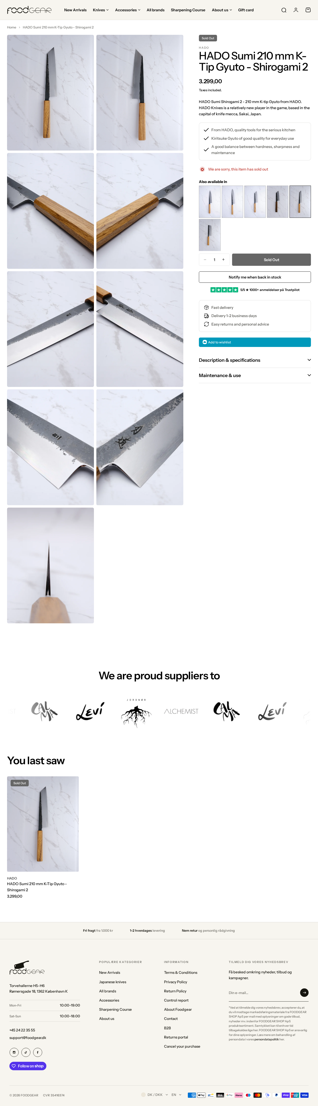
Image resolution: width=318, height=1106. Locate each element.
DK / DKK (155, 1095)
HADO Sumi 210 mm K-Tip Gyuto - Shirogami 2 (37, 886)
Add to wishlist (219, 342)
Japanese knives (112, 982)
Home (11, 27)
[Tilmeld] (304, 992)
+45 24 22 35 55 (22, 1030)
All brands (107, 991)
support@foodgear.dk (27, 1037)
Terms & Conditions (180, 972)
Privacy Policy (175, 982)
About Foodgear (178, 1009)
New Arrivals (109, 972)
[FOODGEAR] (29, 10)
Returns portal (176, 1037)
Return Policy (175, 991)
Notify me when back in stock (255, 277)
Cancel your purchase (182, 1046)
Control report (176, 1000)
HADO (204, 47)
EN (174, 1095)
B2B (167, 1028)
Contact (171, 1018)
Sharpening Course (115, 1009)
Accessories (109, 1000)
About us (106, 1018)
